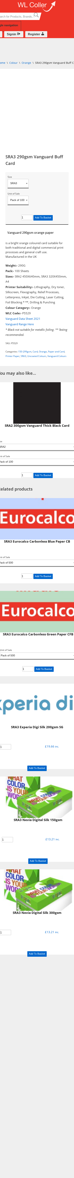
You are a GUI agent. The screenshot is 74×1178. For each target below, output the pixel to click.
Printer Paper (13, 356)
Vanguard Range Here (20, 324)
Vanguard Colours (56, 356)
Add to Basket (43, 217)
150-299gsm (24, 351)
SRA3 (23, 356)
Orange (26, 63)
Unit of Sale (14, 194)
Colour (13, 63)
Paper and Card (56, 351)
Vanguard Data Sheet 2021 (23, 319)
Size (10, 177)
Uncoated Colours (36, 356)
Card (35, 351)
